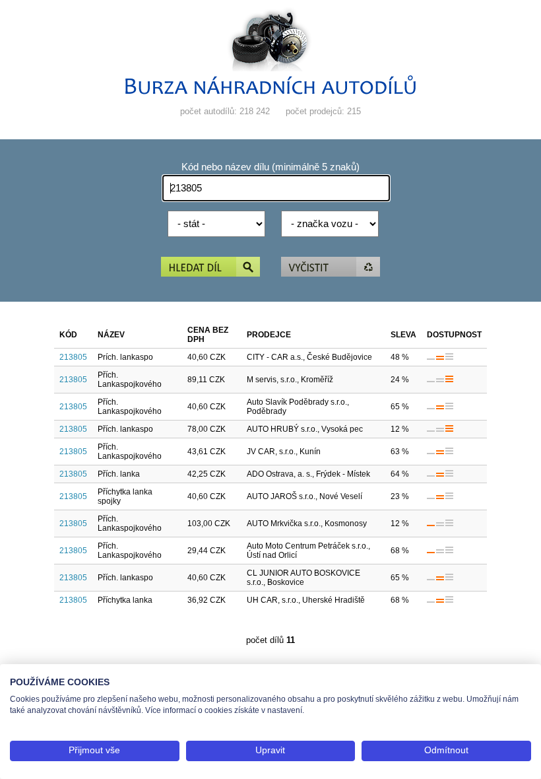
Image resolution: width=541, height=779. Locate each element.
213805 (73, 357)
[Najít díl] (210, 268)
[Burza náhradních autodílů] (270, 91)
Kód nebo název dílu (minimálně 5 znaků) (270, 167)
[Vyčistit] (330, 268)
